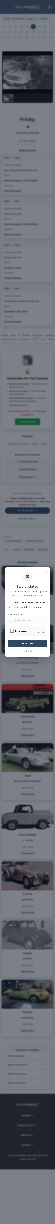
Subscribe (27, 643)
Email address (15, 614)
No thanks (27, 651)
